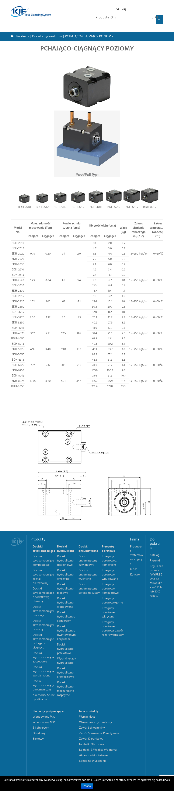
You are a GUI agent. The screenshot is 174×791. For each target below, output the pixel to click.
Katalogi (155, 555)
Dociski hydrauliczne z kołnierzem (66, 616)
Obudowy (39, 733)
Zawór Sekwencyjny (92, 727)
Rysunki (155, 560)
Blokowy (38, 738)
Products (22, 36)
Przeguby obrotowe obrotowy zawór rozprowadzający (113, 628)
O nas (133, 569)
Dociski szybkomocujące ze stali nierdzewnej (43, 577)
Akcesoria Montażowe (93, 755)
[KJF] (32, 11)
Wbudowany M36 (44, 722)
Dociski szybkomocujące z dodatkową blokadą (43, 595)
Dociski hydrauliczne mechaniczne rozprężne (65, 689)
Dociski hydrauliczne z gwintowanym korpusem (66, 633)
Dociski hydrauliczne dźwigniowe (65, 560)
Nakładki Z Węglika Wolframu (98, 749)
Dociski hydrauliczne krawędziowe (65, 672)
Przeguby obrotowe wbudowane (110, 574)
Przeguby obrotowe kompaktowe (110, 588)
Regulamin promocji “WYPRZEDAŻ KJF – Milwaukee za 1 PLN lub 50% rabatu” (156, 581)
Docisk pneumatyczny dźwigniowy (88, 560)
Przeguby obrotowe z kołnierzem (109, 560)
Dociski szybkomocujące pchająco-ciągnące (43, 641)
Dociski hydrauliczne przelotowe (65, 649)
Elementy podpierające (48, 711)
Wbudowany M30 (44, 716)
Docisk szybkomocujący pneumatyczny (43, 685)
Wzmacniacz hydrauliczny (95, 722)
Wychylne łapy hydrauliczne (66, 660)
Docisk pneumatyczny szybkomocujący (89, 588)
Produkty (102, 17)
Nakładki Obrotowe (91, 744)
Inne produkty (88, 711)
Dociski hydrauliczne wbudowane (65, 602)
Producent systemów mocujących (136, 555)
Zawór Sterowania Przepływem (99, 733)
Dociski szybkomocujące (44, 548)
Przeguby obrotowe (108, 548)
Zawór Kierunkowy (91, 738)
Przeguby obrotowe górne (112, 600)
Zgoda (87, 786)
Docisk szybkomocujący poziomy (43, 625)
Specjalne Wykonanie (92, 760)
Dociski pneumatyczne (88, 548)
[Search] (157, 17)
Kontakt (135, 574)
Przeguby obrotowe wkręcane (108, 612)
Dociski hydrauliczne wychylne (65, 574)
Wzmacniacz (87, 716)
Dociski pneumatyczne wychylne (88, 574)
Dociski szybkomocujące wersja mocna (43, 671)
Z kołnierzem (41, 727)
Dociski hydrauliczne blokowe (65, 588)
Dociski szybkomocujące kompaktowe (43, 560)
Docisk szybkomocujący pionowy (43, 611)
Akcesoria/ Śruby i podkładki (44, 697)
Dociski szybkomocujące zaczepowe (43, 657)
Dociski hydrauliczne (47, 36)
